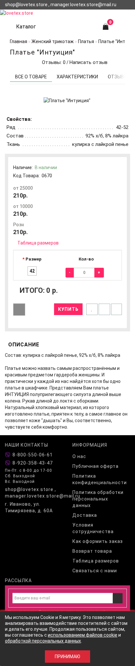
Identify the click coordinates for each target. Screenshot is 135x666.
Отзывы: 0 (52, 62)
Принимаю (67, 656)
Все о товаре (31, 76)
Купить (68, 309)
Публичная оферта (95, 466)
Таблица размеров (38, 243)
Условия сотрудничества (93, 528)
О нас (79, 456)
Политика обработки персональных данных (98, 499)
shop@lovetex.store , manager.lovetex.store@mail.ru (34, 493)
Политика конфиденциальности (99, 479)
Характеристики (77, 76)
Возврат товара (92, 551)
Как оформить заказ (97, 541)
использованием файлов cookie (82, 635)
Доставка (84, 515)
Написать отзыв (88, 62)
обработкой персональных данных (43, 640)
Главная (18, 41)
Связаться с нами (94, 570)
